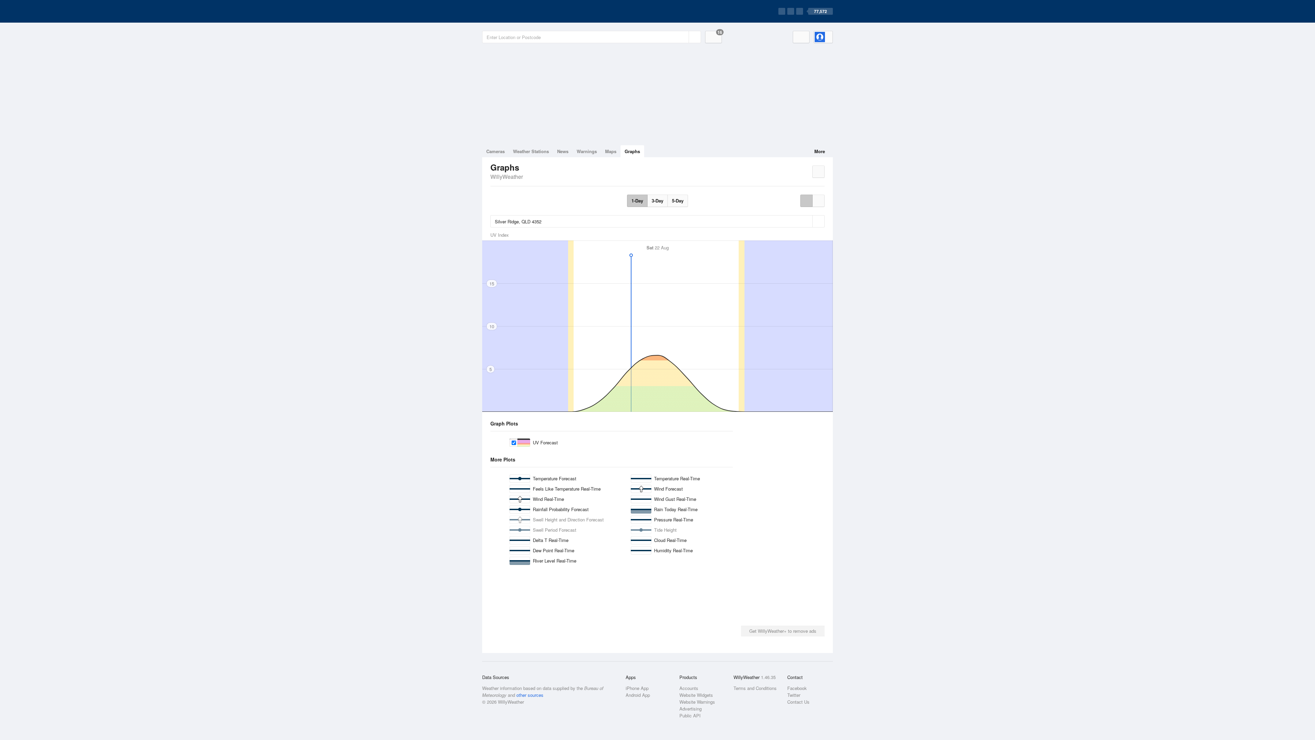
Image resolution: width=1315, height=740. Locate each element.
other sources (529, 695)
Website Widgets (696, 695)
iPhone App (637, 688)
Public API (690, 715)
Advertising (690, 708)
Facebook (797, 688)
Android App (638, 695)
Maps (610, 151)
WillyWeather (506, 177)
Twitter (793, 695)
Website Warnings (697, 702)
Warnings (587, 151)
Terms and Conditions (755, 688)
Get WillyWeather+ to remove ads (782, 631)
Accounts (688, 688)
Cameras (495, 151)
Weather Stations (531, 151)
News (562, 151)
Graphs (632, 151)
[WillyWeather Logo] (514, 11)
